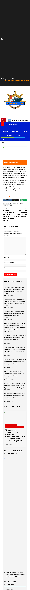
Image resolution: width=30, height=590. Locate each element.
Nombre (6, 257)
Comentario (7, 235)
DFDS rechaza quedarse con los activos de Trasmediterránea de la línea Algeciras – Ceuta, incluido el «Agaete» (14, 386)
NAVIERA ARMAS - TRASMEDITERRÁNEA (14, 427)
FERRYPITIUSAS (7, 128)
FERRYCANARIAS (18, 128)
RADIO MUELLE (19, 135)
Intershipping (9, 203)
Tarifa (10, 205)
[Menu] (6, 124)
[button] (6, 124)
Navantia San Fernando (18, 203)
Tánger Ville (5, 205)
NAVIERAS (24, 131)
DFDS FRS (8, 425)
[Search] (27, 124)
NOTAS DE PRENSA (7, 135)
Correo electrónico (9, 262)
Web (5, 268)
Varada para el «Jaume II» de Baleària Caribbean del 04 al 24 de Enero (21, 212)
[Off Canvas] (2, 39)
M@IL (4, 139)
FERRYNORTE (14, 131)
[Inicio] (3, 124)
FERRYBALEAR (13, 124)
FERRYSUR (5, 131)
